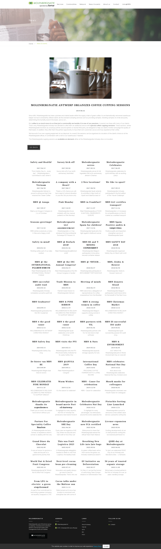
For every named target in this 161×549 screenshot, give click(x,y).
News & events (94, 4)
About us (106, 4)
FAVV (83, 534)
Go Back (34, 147)
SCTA (83, 529)
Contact (116, 4)
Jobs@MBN (126, 4)
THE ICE (84, 527)
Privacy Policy (97, 546)
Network (83, 4)
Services (60, 4)
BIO (83, 532)
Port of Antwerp (86, 524)
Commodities (71, 4)
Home (31, 43)
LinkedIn (113, 524)
